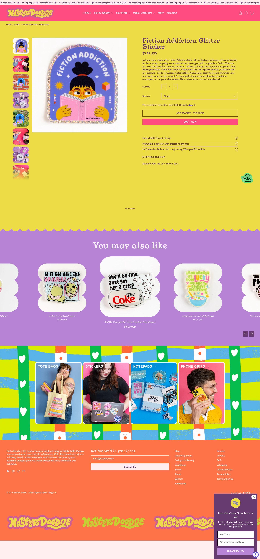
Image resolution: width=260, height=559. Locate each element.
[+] (175, 86)
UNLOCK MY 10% (235, 551)
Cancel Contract (224, 469)
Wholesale (222, 465)
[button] (246, 13)
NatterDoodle (20, 492)
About (178, 474)
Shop (177, 451)
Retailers (221, 451)
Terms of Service (225, 479)
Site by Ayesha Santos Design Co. (42, 492)
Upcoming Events (183, 455)
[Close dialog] (253, 497)
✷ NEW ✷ (87, 13)
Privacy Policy (224, 474)
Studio (178, 469)
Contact (179, 479)
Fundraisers (180, 483)
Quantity (146, 86)
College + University (184, 460)
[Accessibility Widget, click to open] (256, 555)
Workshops (180, 465)
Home (8, 24)
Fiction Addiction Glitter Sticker (36, 24)
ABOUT (161, 13)
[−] (164, 86)
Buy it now (190, 121)
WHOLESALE (172, 13)
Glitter (17, 24)
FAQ (219, 460)
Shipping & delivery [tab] (153, 156)
